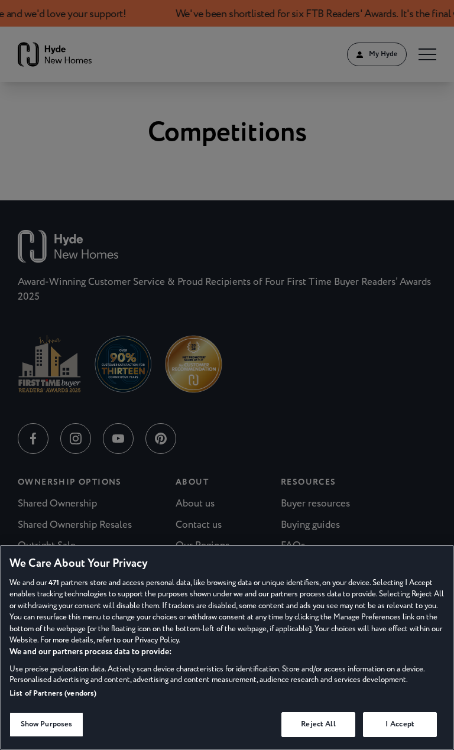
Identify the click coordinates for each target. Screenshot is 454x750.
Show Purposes (47, 724)
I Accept (399, 724)
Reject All (318, 724)
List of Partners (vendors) (52, 693)
